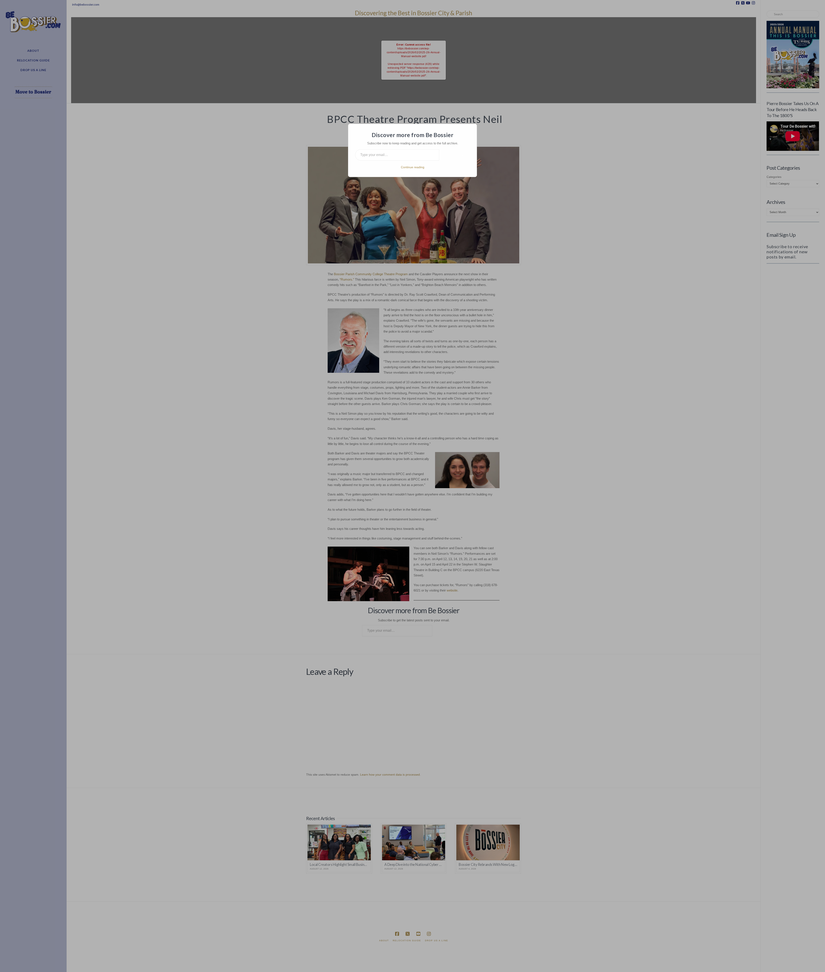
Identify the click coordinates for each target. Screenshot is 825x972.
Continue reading (412, 167)
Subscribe (454, 155)
